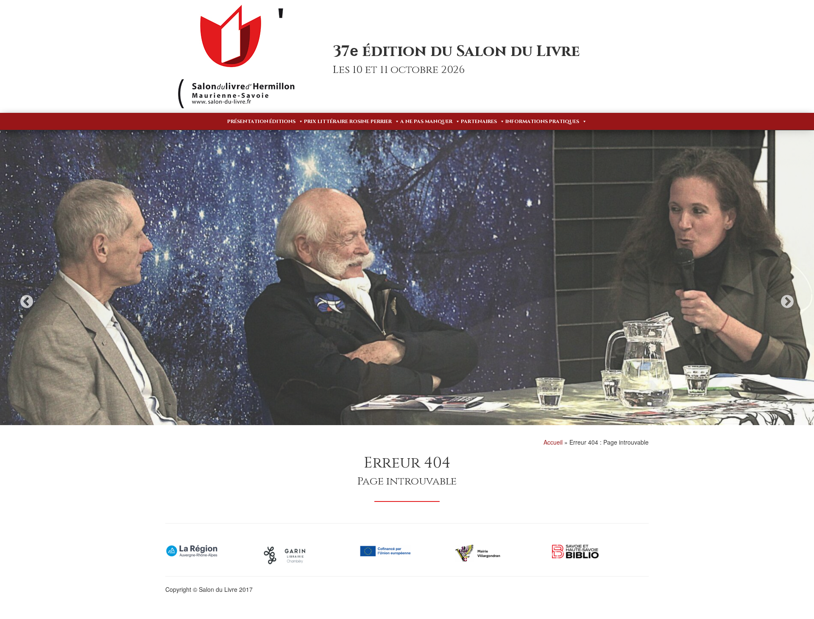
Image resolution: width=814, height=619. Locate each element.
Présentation (247, 121)
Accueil (553, 442)
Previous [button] (27, 301)
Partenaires (479, 121)
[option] (407, 294)
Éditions (282, 121)
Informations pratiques (542, 121)
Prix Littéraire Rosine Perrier (348, 121)
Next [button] (787, 301)
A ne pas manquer (426, 121)
